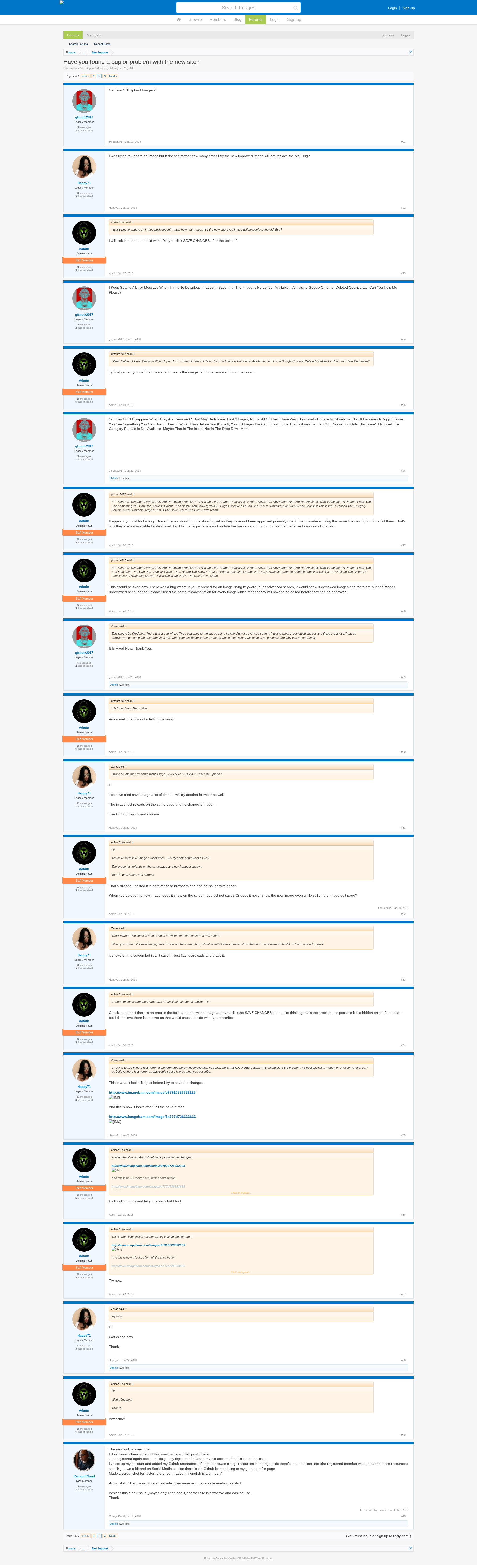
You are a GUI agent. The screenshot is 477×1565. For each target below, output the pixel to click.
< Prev (85, 76)
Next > (113, 76)
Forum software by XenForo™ (238, 1558)
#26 (403, 470)
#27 (403, 545)
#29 (403, 677)
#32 (403, 913)
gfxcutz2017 (84, 117)
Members (217, 19)
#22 (403, 207)
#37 (403, 1294)
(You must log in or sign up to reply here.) (378, 1536)
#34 (403, 1045)
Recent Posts (102, 43)
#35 (403, 1135)
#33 (403, 979)
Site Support (88, 68)
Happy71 (84, 183)
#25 (403, 404)
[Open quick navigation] (410, 52)
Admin (113, 68)
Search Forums (78, 43)
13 (78, 193)
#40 (403, 1516)
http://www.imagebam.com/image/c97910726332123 (152, 1092)
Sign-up (409, 8)
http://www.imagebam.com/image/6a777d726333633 (152, 1117)
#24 (403, 339)
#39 (403, 1434)
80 (78, 267)
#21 (403, 141)
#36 (403, 1214)
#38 (403, 1360)
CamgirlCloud (84, 1476)
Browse (195, 19)
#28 (403, 611)
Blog (237, 19)
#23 (403, 273)
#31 (403, 827)
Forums (255, 19)
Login (392, 8)
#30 (403, 751)
